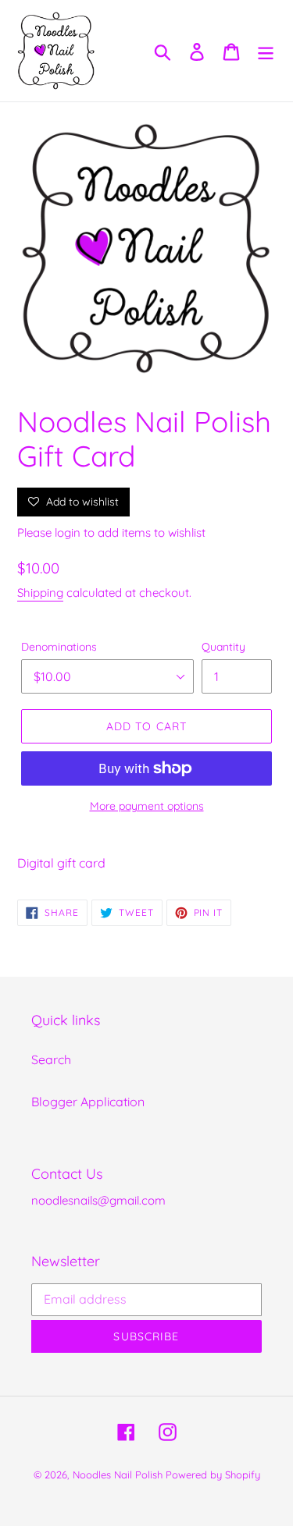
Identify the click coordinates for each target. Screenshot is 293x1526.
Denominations (59, 647)
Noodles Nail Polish (118, 1474)
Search (51, 1059)
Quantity (223, 647)
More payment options (147, 806)
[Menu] (265, 50)
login (67, 532)
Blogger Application (88, 1101)
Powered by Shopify (213, 1474)
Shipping (40, 592)
